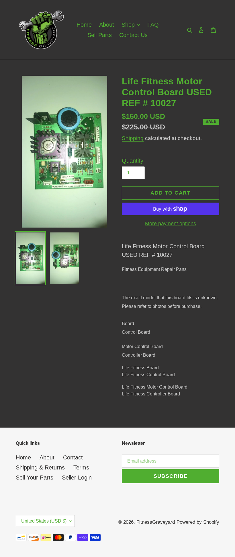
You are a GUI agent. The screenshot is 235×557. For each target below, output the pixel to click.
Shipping (133, 138)
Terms (81, 467)
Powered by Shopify (198, 522)
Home (23, 457)
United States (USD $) (43, 521)
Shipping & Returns (40, 467)
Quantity (132, 161)
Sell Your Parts (34, 477)
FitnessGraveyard (155, 522)
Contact (73, 457)
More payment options (170, 223)
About (47, 457)
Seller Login (77, 477)
